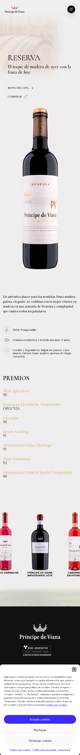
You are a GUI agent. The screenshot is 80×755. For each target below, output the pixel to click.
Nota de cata (18, 88)
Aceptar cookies (40, 719)
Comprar (15, 96)
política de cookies (56, 704)
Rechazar (40, 730)
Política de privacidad (44, 749)
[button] (74, 669)
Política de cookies (20, 749)
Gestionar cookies (40, 740)
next (74, 559)
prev (6, 559)
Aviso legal (64, 749)
